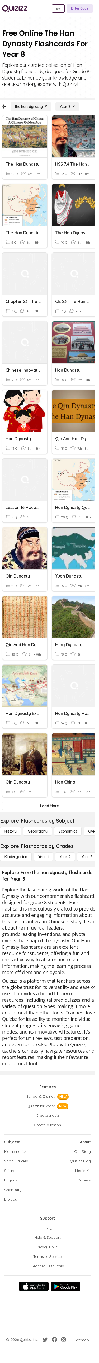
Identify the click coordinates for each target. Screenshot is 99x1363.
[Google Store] (65, 1286)
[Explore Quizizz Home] (14, 8)
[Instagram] (63, 1339)
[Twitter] (45, 1339)
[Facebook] (54, 1339)
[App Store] (34, 1286)
